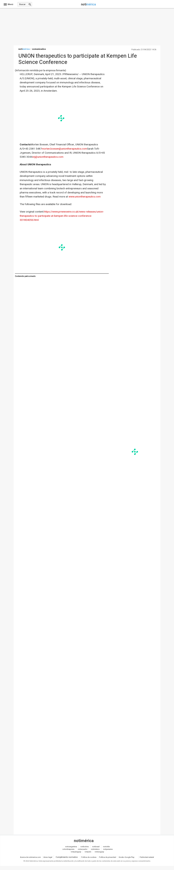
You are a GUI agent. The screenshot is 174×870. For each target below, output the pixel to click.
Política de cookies (88, 857)
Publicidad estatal (147, 857)
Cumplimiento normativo (67, 857)
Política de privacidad (107, 857)
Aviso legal (48, 857)
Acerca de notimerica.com (30, 857)
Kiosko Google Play (126, 857)
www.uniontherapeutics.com (85, 197)
